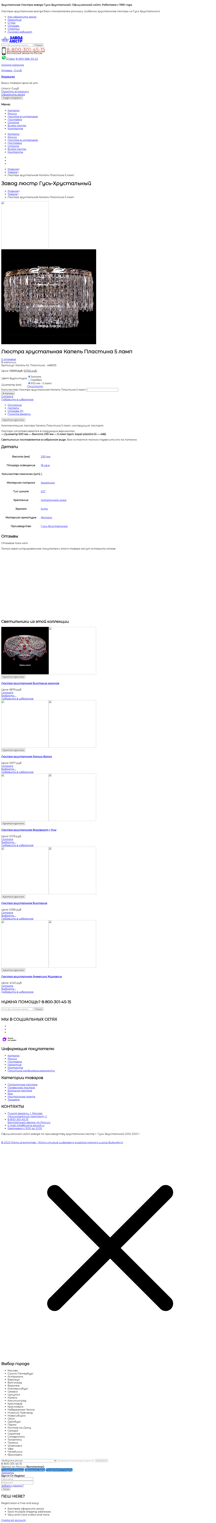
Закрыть (7, 1472)
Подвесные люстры (21, 1087)
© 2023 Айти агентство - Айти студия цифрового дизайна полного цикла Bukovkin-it (62, 1142)
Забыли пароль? (12, 1485)
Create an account (13, 1520)
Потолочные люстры (22, 1084)
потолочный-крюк (54, 500)
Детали (13, 408)
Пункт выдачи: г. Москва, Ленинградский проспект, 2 (27, 1115)
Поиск (38, 45)
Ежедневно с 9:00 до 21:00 (25, 1128)
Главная (13, 169)
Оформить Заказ (35, 1469)
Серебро (36, 379)
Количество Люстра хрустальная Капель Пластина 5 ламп (43, 389)
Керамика (48, 482)
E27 (43, 491)
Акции (12, 113)
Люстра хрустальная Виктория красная (30, 683)
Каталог (14, 110)
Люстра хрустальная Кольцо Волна (26, 756)
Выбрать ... (8, 695)
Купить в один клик (13, 420)
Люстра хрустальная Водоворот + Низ (28, 829)
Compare (7, 396)
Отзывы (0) (15, 411)
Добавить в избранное (17, 399)
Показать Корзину (12, 1469)
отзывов (8, 359)
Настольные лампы (21, 1096)
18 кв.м (45, 465)
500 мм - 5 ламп (41, 383)
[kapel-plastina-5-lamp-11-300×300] (25, 247)
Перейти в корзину (15, 91)
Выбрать (101, 1460)
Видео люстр (17, 125)
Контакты (15, 128)
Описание (15, 405)
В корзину (8, 393)
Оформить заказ (13, 94)
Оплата (13, 122)
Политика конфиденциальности (31, 1070)
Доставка (15, 119)
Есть (44, 508)
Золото (36, 376)
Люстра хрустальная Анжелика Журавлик (31, 976)
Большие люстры (20, 1090)
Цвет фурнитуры (14, 378)
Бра (10, 1093)
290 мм (45, 456)
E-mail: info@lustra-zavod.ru (26, 1125)
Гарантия (15, 1064)
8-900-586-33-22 (27, 58)
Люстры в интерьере (23, 116)
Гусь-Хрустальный (54, 526)
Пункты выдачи (19, 414)
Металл (46, 517)
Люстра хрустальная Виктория (24, 903)
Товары (12, 172)
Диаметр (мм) (11, 384)
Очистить (35, 386)
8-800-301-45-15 (26, 49)
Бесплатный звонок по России (29, 1122)
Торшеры (14, 1099)
